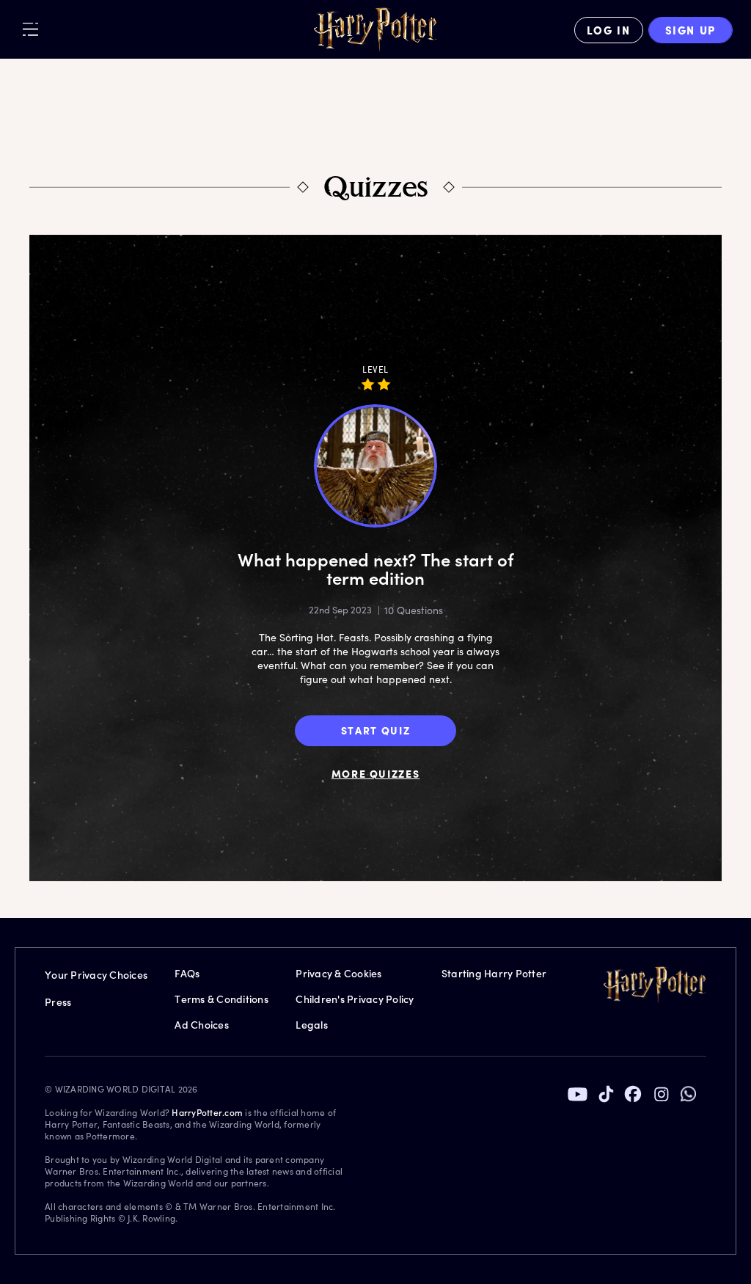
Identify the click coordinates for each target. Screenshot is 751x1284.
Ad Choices (202, 1025)
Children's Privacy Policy (355, 999)
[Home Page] (375, 30)
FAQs (187, 973)
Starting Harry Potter (494, 973)
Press (58, 1002)
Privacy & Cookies (338, 973)
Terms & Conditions (221, 999)
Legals (312, 1025)
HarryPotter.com (207, 1112)
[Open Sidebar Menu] (30, 29)
